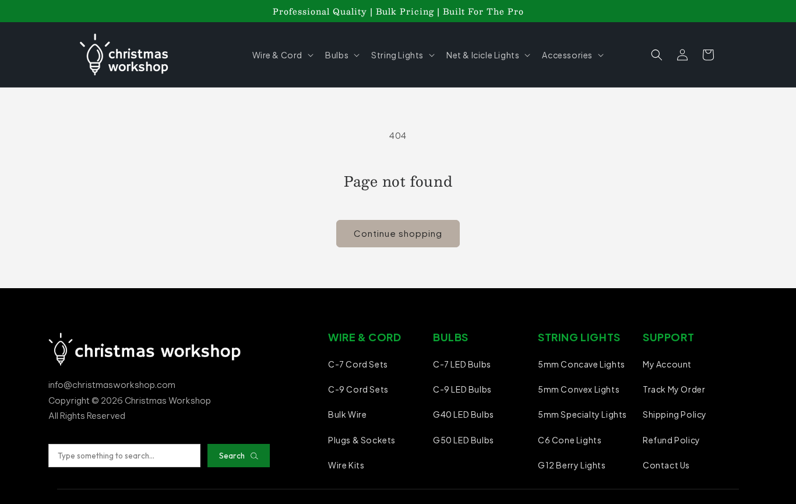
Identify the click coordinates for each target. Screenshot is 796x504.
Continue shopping (398, 233)
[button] (282, 55)
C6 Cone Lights (569, 440)
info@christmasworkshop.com (111, 384)
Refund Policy (671, 440)
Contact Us (666, 465)
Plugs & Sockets (362, 440)
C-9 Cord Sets (358, 389)
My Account (667, 364)
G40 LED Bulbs (463, 414)
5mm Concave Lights (581, 364)
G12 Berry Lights (572, 465)
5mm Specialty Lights (582, 414)
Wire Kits (346, 465)
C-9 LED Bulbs (462, 389)
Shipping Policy (675, 414)
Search (232, 455)
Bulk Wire (347, 414)
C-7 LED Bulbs (462, 364)
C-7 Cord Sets (358, 364)
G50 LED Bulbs (463, 440)
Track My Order (674, 389)
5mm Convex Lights (578, 389)
